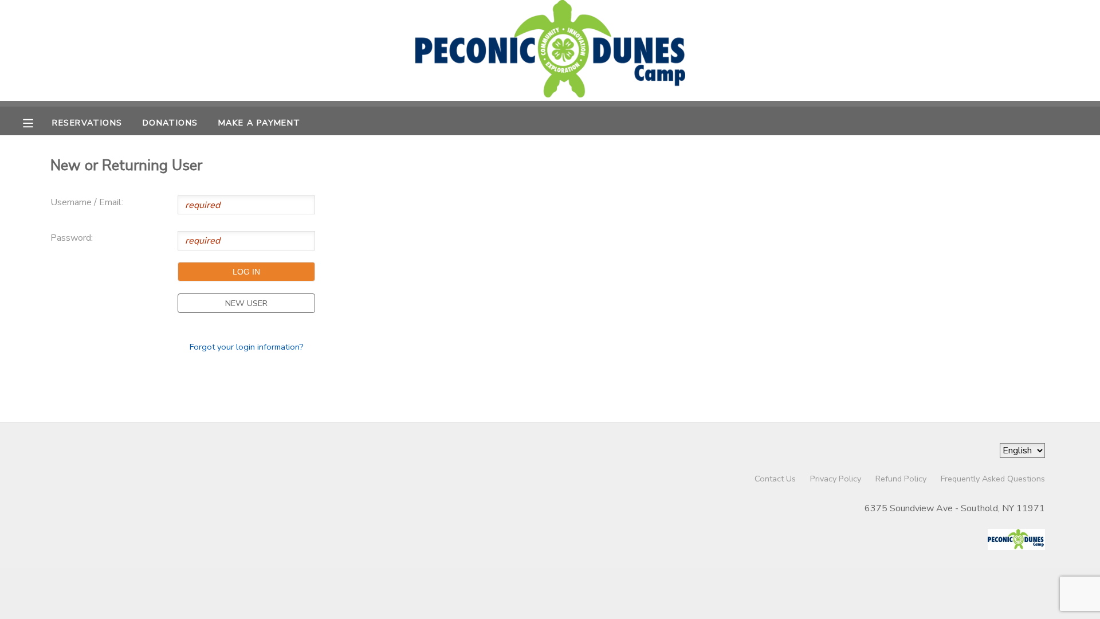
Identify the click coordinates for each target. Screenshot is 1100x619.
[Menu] (37, 122)
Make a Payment (259, 122)
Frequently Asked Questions (993, 478)
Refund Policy (900, 478)
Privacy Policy (835, 478)
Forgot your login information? (247, 346)
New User (246, 303)
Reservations (87, 122)
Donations (170, 122)
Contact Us (775, 478)
